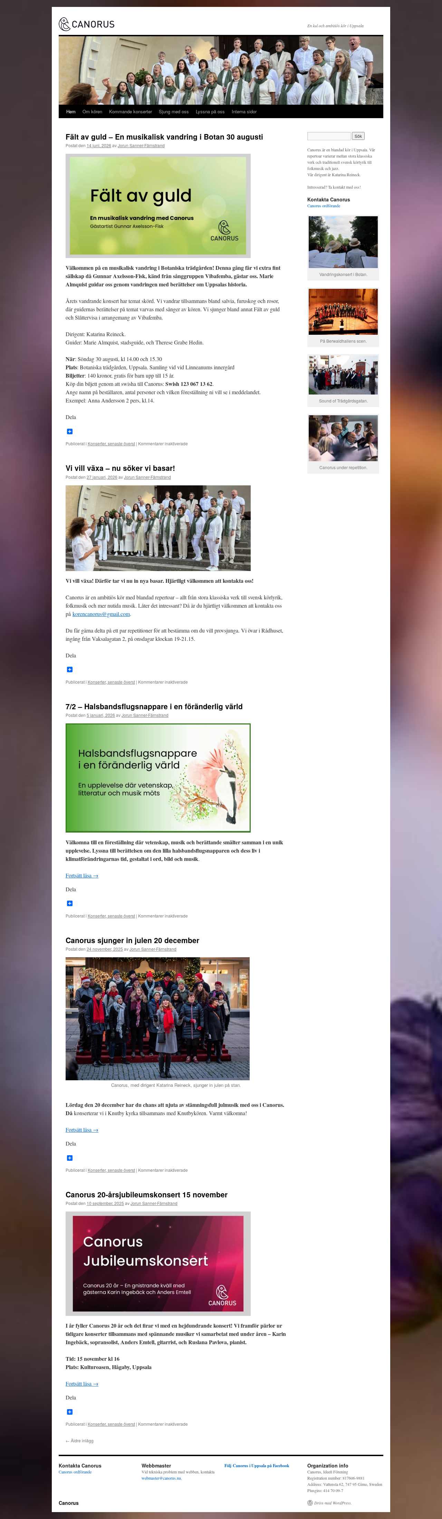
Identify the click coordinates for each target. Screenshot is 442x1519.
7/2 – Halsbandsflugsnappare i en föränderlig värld (154, 706)
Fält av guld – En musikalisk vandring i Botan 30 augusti (164, 136)
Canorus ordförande (323, 205)
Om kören (92, 111)
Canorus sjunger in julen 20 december (132, 940)
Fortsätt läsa (82, 875)
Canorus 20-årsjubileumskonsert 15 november (147, 1194)
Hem (71, 111)
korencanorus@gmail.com (101, 613)
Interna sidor (244, 111)
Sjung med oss (174, 111)
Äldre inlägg (80, 1440)
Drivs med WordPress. (333, 1503)
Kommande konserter (130, 111)
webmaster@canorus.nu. (162, 1478)
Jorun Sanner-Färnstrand (141, 145)
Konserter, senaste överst (111, 443)
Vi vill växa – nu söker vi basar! (120, 468)
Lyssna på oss (210, 111)
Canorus (69, 1502)
